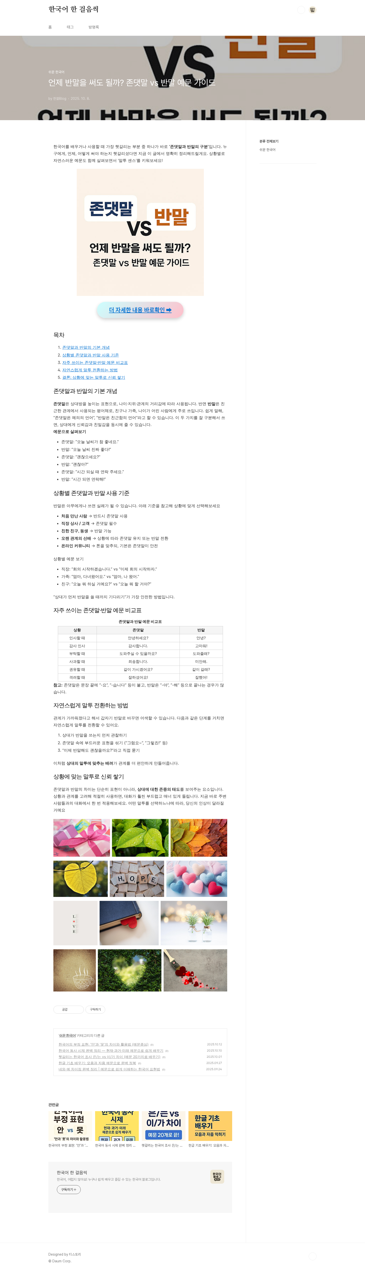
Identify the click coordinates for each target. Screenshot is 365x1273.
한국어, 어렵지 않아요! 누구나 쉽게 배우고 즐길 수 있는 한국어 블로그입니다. (109, 1179)
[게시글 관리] (78, 1009)
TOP (313, 1256)
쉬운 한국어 (67, 1035)
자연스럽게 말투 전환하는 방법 (90, 369)
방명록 (94, 27)
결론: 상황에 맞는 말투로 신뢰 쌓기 (93, 377)
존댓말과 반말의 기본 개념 (86, 347)
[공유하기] (72, 1009)
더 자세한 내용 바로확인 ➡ (140, 310)
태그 (70, 27)
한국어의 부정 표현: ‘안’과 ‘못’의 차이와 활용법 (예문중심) (103, 1044)
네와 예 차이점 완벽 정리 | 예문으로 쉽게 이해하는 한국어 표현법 (109, 1069)
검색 (301, 10)
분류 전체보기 (268, 141)
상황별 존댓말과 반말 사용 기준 (90, 355)
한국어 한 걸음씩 (73, 9)
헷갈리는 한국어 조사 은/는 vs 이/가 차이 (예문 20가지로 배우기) (109, 1057)
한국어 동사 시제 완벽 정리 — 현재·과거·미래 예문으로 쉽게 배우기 (111, 1050)
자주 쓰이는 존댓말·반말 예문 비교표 (95, 362)
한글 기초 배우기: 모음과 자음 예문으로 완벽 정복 (97, 1063)
